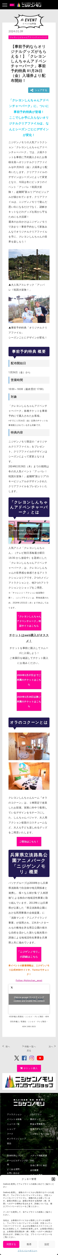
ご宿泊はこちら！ (29, 841)
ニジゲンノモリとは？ (40, 1134)
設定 (47, 1244)
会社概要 (34, 1170)
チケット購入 (31, 1068)
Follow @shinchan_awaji (29, 980)
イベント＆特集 (14, 1119)
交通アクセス (36, 1129)
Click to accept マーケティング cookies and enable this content (29, 532)
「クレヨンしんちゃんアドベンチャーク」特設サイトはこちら (29, 621)
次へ (51, 1046)
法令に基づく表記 (38, 1165)
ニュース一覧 (13, 1124)
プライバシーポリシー (27, 1251)
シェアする (41, 90)
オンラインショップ (16, 1138)
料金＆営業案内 (37, 1124)
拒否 (29, 1244)
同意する (11, 1244)
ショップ (11, 1129)
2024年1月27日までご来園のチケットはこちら (29, 680)
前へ (8, 1046)
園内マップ (35, 1119)
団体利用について (15, 1155)
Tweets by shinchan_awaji (29, 999)
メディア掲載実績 (38, 1155)
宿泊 (9, 1143)
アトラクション (14, 1114)
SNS (32, 1160)
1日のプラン (36, 1114)
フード (10, 1134)
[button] (53, 1179)
